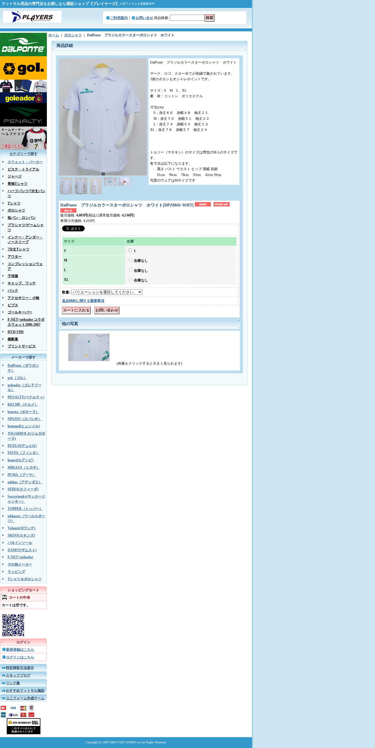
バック (13, 290)
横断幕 (13, 339)
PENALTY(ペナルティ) (26, 397)
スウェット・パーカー (25, 162)
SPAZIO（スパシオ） (25, 419)
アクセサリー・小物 (23, 298)
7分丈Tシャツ (18, 249)
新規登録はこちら (20, 650)
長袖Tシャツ (18, 184)
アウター (15, 257)
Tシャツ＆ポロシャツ (25, 579)
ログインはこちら (20, 657)
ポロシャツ (16, 210)
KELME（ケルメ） (23, 404)
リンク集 (13, 683)
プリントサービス (22, 346)
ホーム (53, 35)
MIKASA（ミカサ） (24, 467)
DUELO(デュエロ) (22, 446)
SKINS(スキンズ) (21, 535)
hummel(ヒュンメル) (24, 426)
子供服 (13, 276)
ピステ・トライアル (23, 169)
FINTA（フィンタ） (24, 453)
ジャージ (15, 176)
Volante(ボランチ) (21, 528)
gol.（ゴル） (17, 378)
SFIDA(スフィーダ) (23, 489)
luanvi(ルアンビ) (20, 460)
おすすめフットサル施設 (25, 691)
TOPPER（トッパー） (25, 509)
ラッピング (16, 572)
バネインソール (20, 543)
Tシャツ (14, 203)
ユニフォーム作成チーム (25, 698)
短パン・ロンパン (22, 218)
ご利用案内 (119, 18)
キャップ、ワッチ (22, 283)
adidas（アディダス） (25, 482)
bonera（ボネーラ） (23, 412)
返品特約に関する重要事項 (83, 301)
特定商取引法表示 (20, 668)
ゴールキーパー (20, 312)
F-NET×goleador (20, 557)
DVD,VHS (16, 332)
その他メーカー (20, 564)
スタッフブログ (18, 675)
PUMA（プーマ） (22, 475)
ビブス (13, 305)
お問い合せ (144, 18)
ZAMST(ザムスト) (22, 550)
